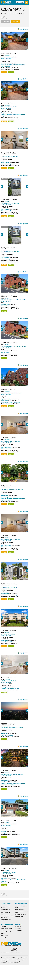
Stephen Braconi (5, 399)
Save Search (4, 13)
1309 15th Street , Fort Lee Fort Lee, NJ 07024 (8, 634)
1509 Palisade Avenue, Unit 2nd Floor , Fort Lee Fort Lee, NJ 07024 (13, 300)
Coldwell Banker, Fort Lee (8, 211)
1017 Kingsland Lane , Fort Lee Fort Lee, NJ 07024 (9, 588)
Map (21, 29)
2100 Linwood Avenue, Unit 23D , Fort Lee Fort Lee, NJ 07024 (12, 728)
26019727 (7, 822)
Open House (11, 71)
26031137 (7, 632)
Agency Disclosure (19, 909)
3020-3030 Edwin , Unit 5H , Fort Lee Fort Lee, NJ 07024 (11, 393)
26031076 (7, 440)
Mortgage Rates (19, 916)
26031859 (7, 391)
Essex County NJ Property (7, 916)
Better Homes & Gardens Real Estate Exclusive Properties (13, 880)
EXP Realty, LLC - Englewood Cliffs (10, 688)
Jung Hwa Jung (5, 209)
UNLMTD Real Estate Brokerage (9, 595)
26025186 (7, 773)
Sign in (21, 2)
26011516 (7, 871)
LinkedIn (19, 928)
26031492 (7, 488)
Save (26, 29)
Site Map (3, 933)
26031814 (7, 202)
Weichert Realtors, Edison (8, 164)
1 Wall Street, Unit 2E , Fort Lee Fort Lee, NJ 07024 (9, 681)
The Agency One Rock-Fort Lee (9, 833)
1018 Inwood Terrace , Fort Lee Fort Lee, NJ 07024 (9, 824)
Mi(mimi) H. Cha (5, 304)
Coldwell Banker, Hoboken (8, 449)
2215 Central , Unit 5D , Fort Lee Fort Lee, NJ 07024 (9, 157)
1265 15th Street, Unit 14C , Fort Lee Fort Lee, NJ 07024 (10, 442)
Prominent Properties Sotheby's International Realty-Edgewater (13, 65)
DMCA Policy (4, 937)
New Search (20, 13)
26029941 (7, 679)
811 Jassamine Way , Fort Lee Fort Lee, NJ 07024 (8, 873)
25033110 (7, 298)
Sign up (18, 2)
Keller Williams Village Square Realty (10, 402)
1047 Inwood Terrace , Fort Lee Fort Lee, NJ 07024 (9, 57)
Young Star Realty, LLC (7, 735)
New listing (4, 71)
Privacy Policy (4, 935)
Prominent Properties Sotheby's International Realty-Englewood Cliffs (13, 499)
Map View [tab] (15, 21)
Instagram (19, 930)
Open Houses (4, 917)
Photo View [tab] (6, 21)
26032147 (7, 155)
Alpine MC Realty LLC (6, 642)
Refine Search (12, 13)
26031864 (7, 55)
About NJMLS (4, 926)
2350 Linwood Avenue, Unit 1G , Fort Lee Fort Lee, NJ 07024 (12, 490)
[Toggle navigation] (26, 2)
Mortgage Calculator (20, 914)
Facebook (19, 926)
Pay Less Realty (5, 306)
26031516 (7, 586)
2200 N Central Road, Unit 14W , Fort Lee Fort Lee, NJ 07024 (12, 775)
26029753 (7, 726)
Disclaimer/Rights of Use (7, 932)
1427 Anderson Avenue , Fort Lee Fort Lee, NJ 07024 (10, 204)
